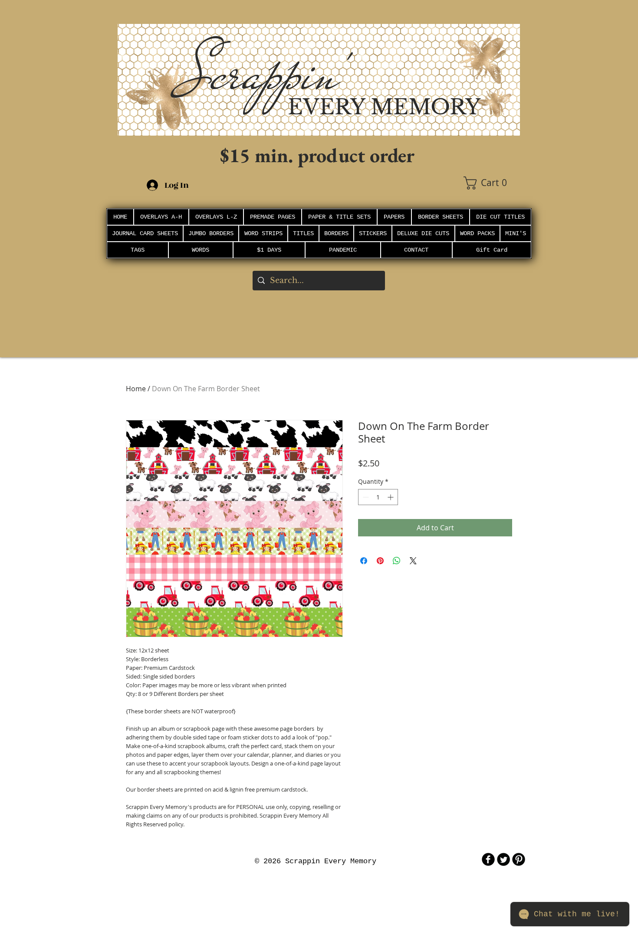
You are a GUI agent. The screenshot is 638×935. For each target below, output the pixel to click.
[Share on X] (413, 561)
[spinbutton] (378, 497)
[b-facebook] (488, 859)
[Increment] (391, 497)
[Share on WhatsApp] (396, 561)
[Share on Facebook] (363, 561)
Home (136, 388)
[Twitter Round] (503, 859)
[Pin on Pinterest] (380, 561)
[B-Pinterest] (518, 859)
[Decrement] (364, 497)
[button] (492, 183)
